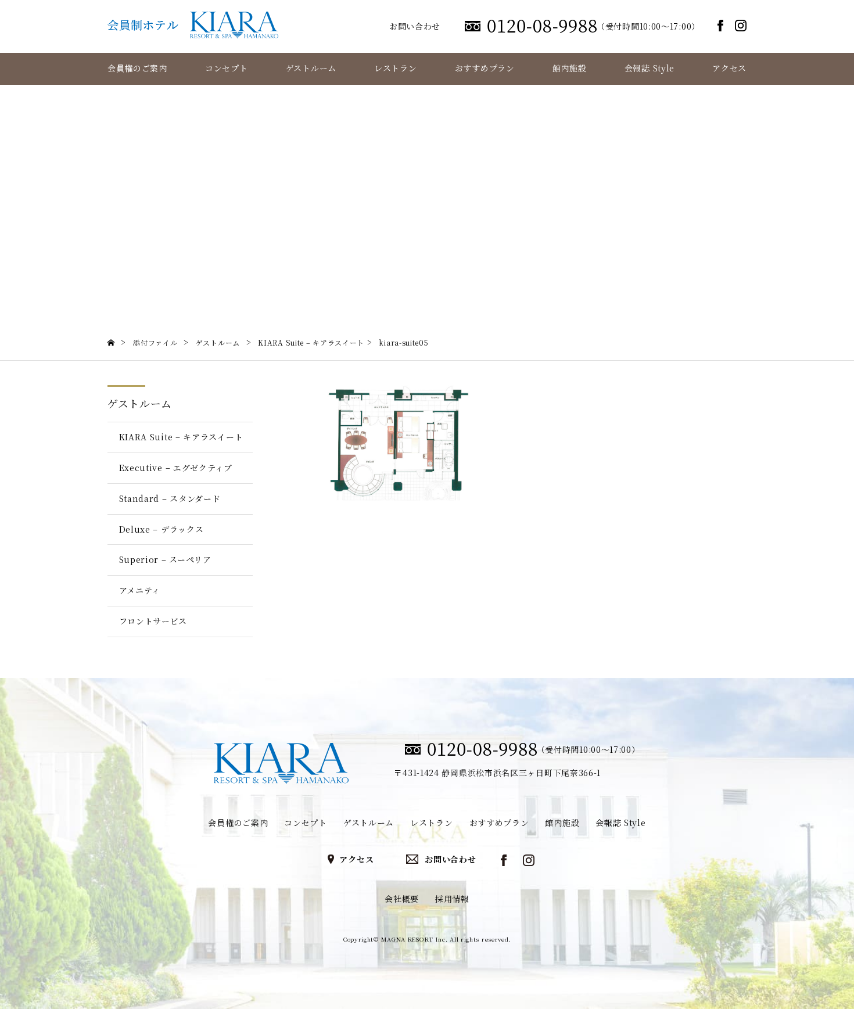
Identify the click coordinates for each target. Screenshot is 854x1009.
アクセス (729, 68)
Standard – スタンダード (170, 498)
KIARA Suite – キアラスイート (181, 437)
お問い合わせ (414, 26)
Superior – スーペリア (165, 559)
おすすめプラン (485, 68)
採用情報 (452, 898)
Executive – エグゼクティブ (175, 467)
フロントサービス (153, 621)
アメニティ (140, 590)
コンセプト (226, 68)
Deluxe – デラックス (161, 529)
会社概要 (402, 898)
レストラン (395, 68)
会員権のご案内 (137, 68)
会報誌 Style (649, 68)
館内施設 (569, 68)
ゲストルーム (311, 68)
